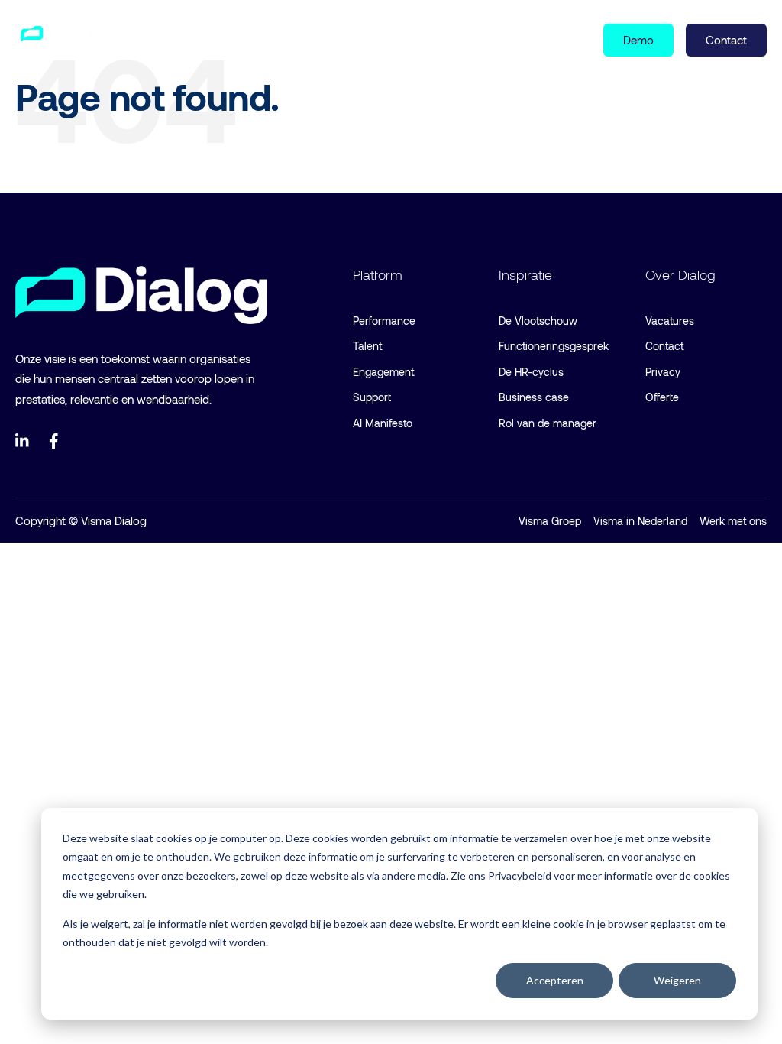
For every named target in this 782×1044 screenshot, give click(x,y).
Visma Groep (550, 520)
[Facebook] (56, 441)
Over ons (365, 39)
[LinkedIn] (23, 441)
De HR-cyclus (531, 371)
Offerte (662, 397)
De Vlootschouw (538, 320)
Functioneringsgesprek (554, 345)
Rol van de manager (547, 423)
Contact (664, 345)
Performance (384, 320)
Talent (367, 345)
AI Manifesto (382, 423)
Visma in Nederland (640, 520)
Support (372, 397)
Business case (534, 397)
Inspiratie (274, 39)
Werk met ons (733, 520)
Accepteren (554, 980)
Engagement (383, 371)
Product (173, 39)
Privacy (662, 371)
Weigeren (677, 980)
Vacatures (669, 320)
